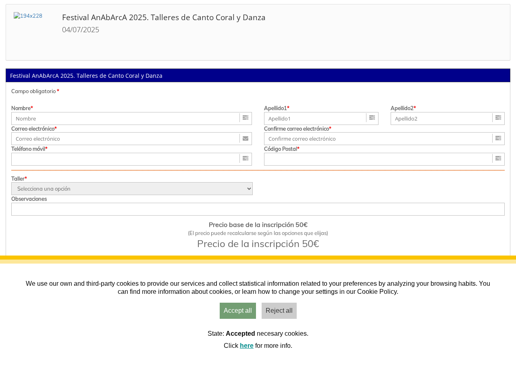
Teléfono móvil (28, 149)
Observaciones (29, 198)
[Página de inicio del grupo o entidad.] (34, 32)
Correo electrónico (32, 128)
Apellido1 (275, 108)
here (247, 345)
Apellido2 (402, 108)
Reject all (279, 310)
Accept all (238, 310)
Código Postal (280, 149)
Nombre (21, 108)
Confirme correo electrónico (296, 128)
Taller (18, 178)
